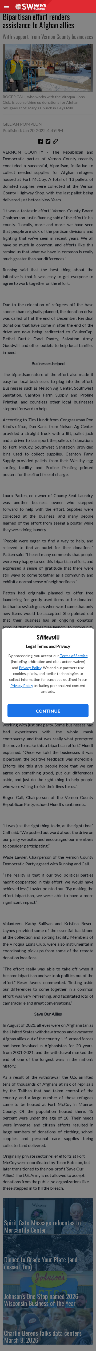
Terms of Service (74, 655)
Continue (48, 710)
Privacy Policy (30, 667)
